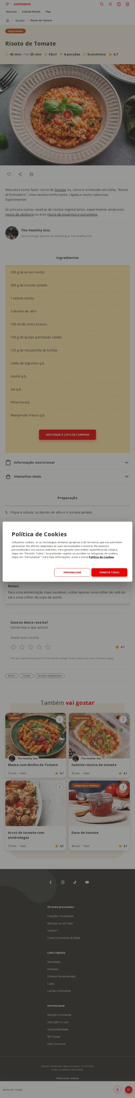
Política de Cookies (101, 557)
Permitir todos (109, 572)
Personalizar (72, 572)
